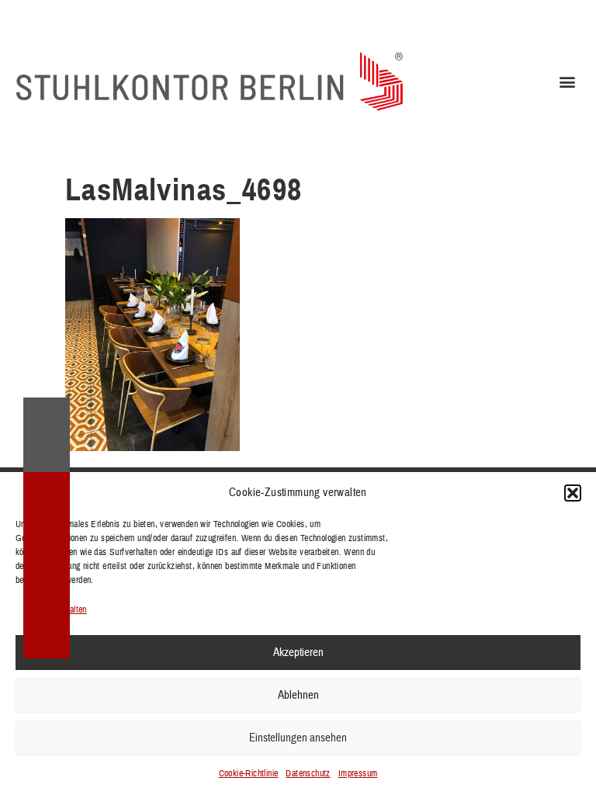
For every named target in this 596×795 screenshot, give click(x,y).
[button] (572, 493)
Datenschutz (308, 773)
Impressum (358, 773)
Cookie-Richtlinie (249, 773)
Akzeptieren (298, 652)
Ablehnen (298, 695)
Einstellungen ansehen (298, 738)
